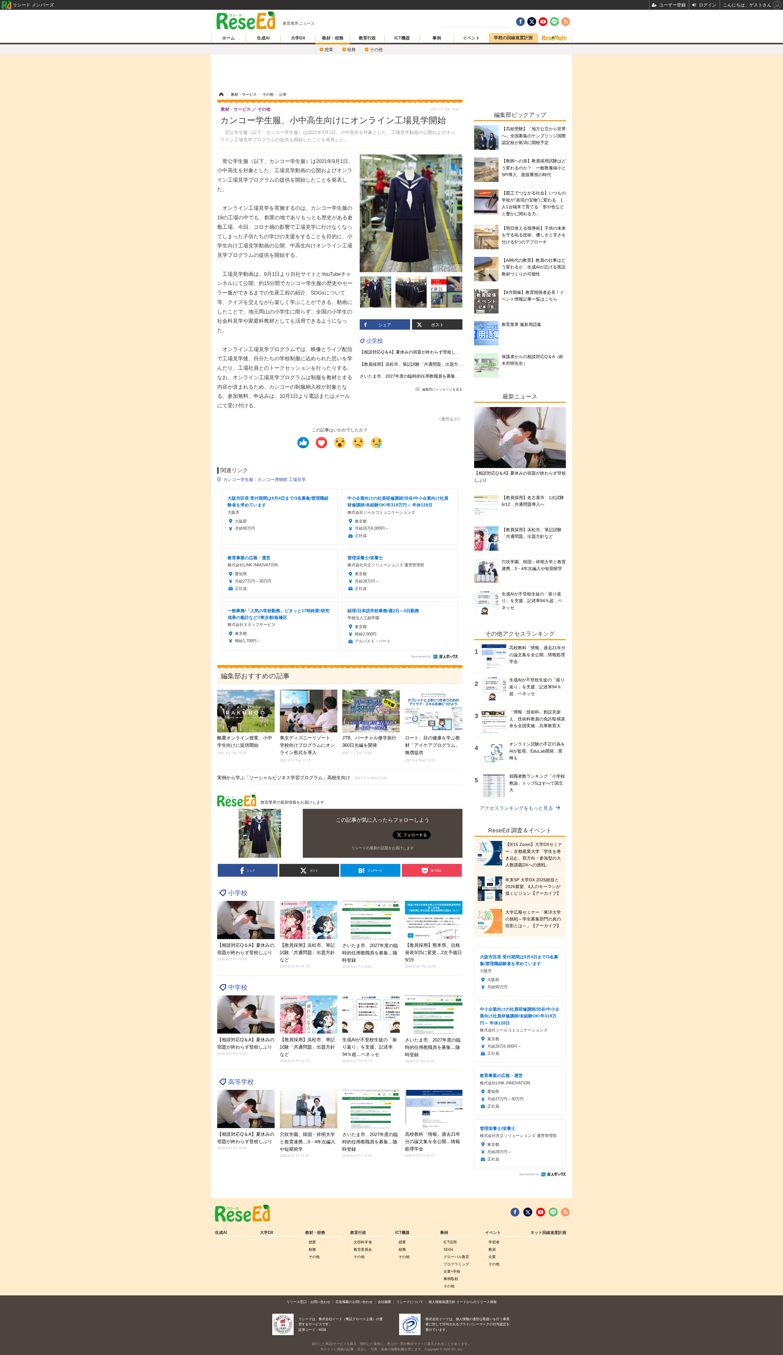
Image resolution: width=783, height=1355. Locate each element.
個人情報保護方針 (442, 1302)
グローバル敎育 (456, 1257)
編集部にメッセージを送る (442, 389)
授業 (329, 49)
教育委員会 (363, 1249)
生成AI (263, 37)
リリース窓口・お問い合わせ (308, 1302)
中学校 (237, 987)
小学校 (374, 341)
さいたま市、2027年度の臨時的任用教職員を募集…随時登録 (418, 376)
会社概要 (384, 1302)
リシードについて (409, 1302)
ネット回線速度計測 (548, 1233)
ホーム (228, 37)
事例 (436, 37)
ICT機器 (402, 37)
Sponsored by (421, 656)
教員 (492, 1249)
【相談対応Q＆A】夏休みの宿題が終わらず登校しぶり (412, 352)
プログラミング (456, 1264)
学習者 (493, 1242)
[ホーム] (221, 94)
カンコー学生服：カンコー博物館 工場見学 (264, 479)
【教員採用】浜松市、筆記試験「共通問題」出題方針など (415, 364)
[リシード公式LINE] (553, 1212)
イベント (471, 37)
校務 (351, 49)
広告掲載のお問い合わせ (354, 1302)
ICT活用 (450, 1242)
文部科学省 (363, 1242)
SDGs (448, 1249)
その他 (376, 49)
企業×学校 (451, 1271)
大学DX (298, 37)
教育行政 (367, 37)
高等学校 (241, 1081)
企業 (492, 1257)
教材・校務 (332, 37)
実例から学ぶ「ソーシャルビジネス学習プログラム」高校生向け (302, 777)
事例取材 (450, 1279)
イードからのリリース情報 (476, 1302)
